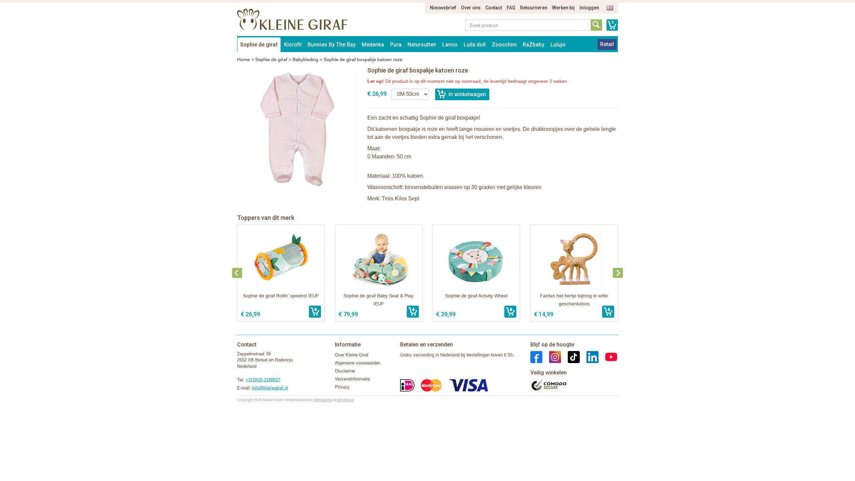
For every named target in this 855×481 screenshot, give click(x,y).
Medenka (373, 44)
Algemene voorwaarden (357, 362)
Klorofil (293, 44)
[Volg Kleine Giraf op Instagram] (551, 356)
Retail (607, 44)
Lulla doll (475, 44)
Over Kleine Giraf (351, 354)
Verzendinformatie (352, 378)
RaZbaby (533, 44)
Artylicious (345, 400)
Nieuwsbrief (443, 7)
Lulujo (557, 44)
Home (243, 59)
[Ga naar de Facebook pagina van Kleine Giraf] (536, 356)
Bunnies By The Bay (332, 44)
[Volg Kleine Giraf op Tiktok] (570, 356)
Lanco (450, 44)
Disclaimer (345, 370)
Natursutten (421, 44)
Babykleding (305, 59)
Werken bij (563, 7)
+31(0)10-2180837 (262, 379)
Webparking (323, 400)
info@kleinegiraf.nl (270, 387)
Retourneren (533, 7)
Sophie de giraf (259, 44)
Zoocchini (504, 44)
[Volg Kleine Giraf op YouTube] (607, 356)
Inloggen (589, 7)
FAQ (511, 7)
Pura (395, 44)
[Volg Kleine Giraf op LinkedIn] (589, 356)
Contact (493, 7)
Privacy (342, 386)
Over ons (471, 7)
